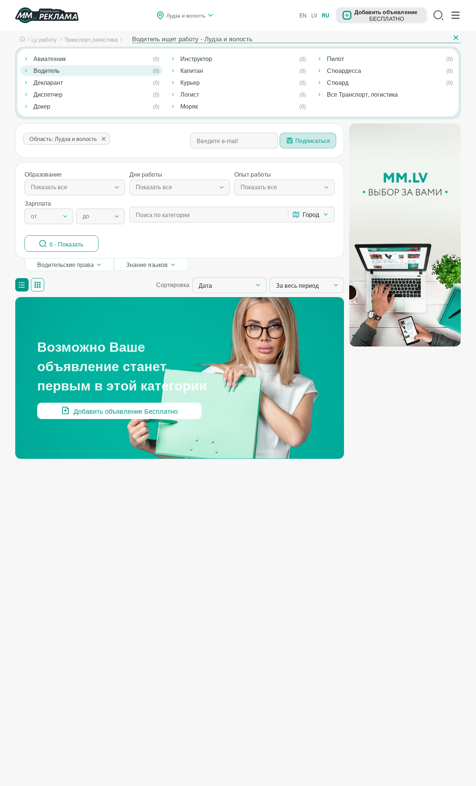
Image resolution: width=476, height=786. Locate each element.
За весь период (297, 285)
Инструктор (196, 58)
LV (314, 15)
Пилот (335, 58)
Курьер (190, 82)
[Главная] (22, 39)
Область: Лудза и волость (63, 138)
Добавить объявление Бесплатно (126, 411)
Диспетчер (47, 94)
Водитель (46, 70)
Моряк (189, 106)
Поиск (438, 15)
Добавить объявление (386, 11)
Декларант (48, 82)
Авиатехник (49, 58)
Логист (189, 94)
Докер (41, 106)
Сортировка (172, 284)
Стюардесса (344, 70)
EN (302, 15)
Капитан (191, 70)
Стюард (337, 82)
